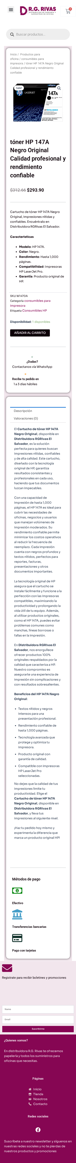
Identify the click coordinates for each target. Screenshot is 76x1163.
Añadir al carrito (30, 333)
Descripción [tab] (23, 411)
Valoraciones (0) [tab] (26, 418)
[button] (10, 9)
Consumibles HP (34, 310)
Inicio (13, 54)
